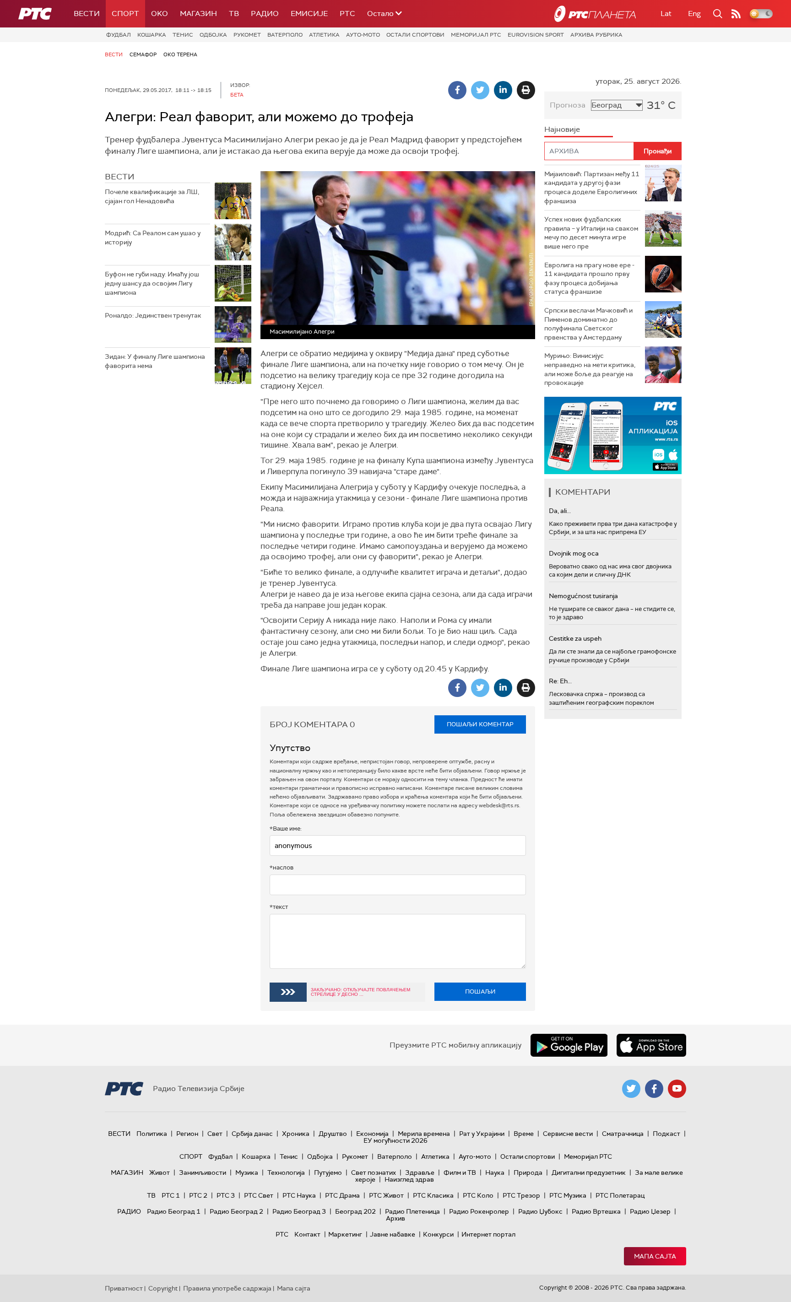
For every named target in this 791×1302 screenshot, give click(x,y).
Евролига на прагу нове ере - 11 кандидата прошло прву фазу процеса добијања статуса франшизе (589, 278)
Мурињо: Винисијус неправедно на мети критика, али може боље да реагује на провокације (589, 369)
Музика (246, 1172)
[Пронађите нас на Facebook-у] (654, 1089)
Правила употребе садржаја (227, 1288)
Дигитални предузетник (589, 1172)
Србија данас (252, 1133)
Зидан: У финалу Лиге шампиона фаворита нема (155, 361)
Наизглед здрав (409, 1179)
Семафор (143, 54)
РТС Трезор (521, 1195)
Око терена (180, 54)
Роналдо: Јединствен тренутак (153, 315)
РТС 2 (198, 1195)
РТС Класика (433, 1195)
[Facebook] (457, 90)
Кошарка (151, 34)
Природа (528, 1172)
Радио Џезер (650, 1211)
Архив (395, 1218)
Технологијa (286, 1172)
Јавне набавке (392, 1234)
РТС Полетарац (620, 1195)
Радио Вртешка (596, 1211)
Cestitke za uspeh (575, 638)
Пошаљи (480, 991)
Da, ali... (560, 511)
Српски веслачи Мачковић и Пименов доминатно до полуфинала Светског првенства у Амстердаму (588, 323)
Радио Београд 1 (173, 1211)
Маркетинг (345, 1234)
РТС (347, 13)
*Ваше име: (286, 828)
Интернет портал (488, 1234)
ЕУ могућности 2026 (395, 1140)
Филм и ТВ (460, 1172)
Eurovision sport (536, 34)
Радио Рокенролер (479, 1211)
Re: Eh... (560, 681)
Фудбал (118, 34)
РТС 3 (226, 1195)
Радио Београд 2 (236, 1211)
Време (524, 1133)
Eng (694, 13)
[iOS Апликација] (613, 435)
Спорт (125, 13)
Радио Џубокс (540, 1211)
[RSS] (736, 13)
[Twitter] (480, 90)
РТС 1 (171, 1195)
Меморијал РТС (476, 34)
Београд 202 (355, 1211)
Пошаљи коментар (480, 724)
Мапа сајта (655, 1256)
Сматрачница (623, 1133)
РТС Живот (386, 1195)
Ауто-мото (363, 34)
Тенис (183, 34)
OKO (159, 13)
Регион (187, 1133)
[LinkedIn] (503, 90)
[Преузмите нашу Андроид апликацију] (569, 1045)
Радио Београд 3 (299, 1211)
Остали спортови (415, 34)
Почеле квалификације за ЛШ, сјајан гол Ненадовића (152, 196)
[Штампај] (526, 90)
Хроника (295, 1133)
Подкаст (666, 1133)
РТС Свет (258, 1195)
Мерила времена (424, 1133)
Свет (214, 1133)
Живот (159, 1172)
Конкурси (438, 1234)
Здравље (419, 1172)
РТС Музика (567, 1195)
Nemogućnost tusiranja (583, 596)
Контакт (307, 1234)
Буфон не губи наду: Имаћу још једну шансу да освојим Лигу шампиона (152, 283)
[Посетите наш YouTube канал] (677, 1089)
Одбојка (213, 34)
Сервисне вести (568, 1133)
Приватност (124, 1288)
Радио (265, 13)
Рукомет (247, 34)
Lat (666, 13)
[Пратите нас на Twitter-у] (631, 1089)
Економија (372, 1133)
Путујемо (328, 1172)
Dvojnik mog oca (574, 553)
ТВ (234, 13)
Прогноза (567, 105)
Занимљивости (202, 1172)
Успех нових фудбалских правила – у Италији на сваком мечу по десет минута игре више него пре (591, 232)
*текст (279, 907)
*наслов (281, 867)
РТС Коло (478, 1195)
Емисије (309, 13)
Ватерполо (285, 34)
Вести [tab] (120, 176)
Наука (494, 1172)
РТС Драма (342, 1195)
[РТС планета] (595, 13)
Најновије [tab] (562, 129)
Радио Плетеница (412, 1211)
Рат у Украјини (481, 1133)
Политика (151, 1133)
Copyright (163, 1288)
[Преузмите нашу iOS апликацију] (651, 1045)
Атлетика (324, 34)
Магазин (198, 13)
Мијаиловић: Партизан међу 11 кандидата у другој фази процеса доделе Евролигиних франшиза (591, 187)
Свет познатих (373, 1172)
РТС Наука (299, 1195)
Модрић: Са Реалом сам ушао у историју (152, 237)
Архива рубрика (596, 34)
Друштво (333, 1133)
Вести (87, 13)
